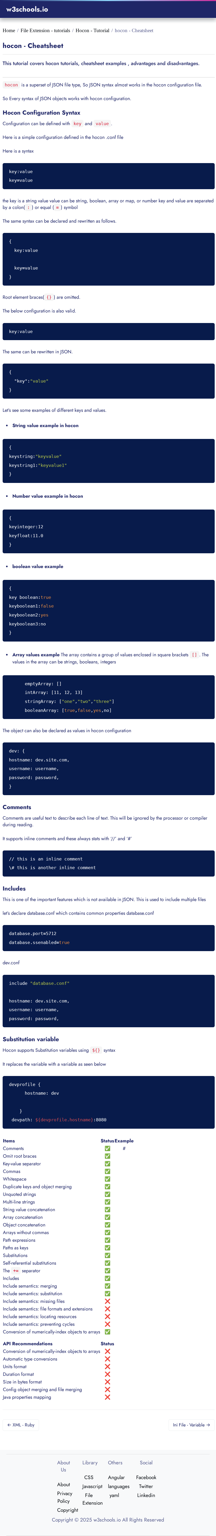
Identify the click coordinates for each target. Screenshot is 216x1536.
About (63, 1484)
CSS (89, 1477)
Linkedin (146, 1495)
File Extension (88, 1498)
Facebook (146, 1477)
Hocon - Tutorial (92, 30)
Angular (114, 1477)
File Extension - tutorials (45, 30)
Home (9, 30)
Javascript (88, 1486)
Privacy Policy (63, 1497)
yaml (114, 1495)
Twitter (146, 1486)
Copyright (63, 1510)
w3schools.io (27, 9)
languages (114, 1486)
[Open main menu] (203, 9)
